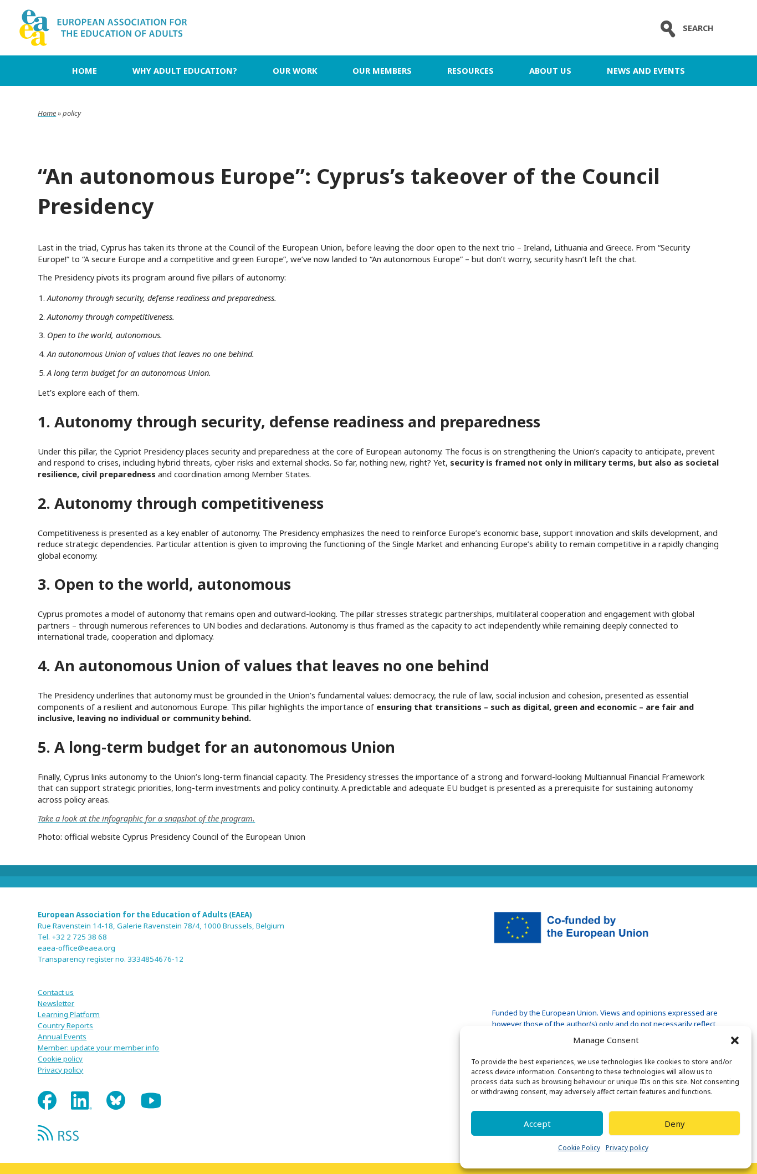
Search (698, 28)
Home (84, 70)
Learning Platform (69, 1014)
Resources (470, 70)
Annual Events (62, 1037)
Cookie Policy (579, 1147)
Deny (674, 1123)
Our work (295, 70)
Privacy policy (627, 1147)
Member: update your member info (98, 1048)
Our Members (382, 70)
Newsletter (56, 1003)
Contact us (56, 992)
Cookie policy (60, 1059)
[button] (734, 1040)
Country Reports (65, 1025)
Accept (537, 1123)
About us (550, 70)
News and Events (646, 70)
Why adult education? (184, 70)
